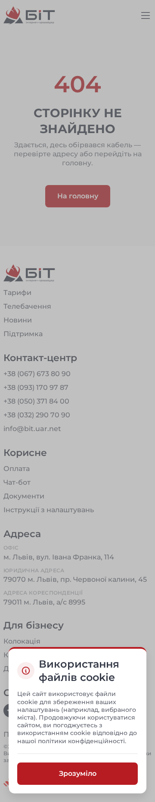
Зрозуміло (77, 773)
